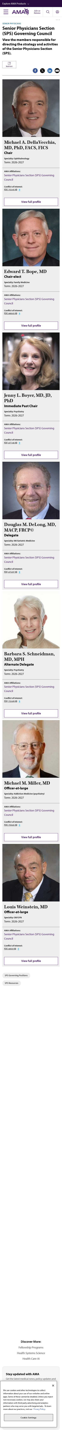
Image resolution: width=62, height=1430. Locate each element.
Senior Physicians (11, 23)
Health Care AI (31, 1358)
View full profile (31, 202)
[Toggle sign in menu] (57, 12)
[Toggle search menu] (47, 12)
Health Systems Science (31, 1353)
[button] (32, 3)
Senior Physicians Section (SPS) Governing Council (29, 177)
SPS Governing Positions (16, 975)
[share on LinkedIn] (49, 70)
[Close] (53, 1385)
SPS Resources (11, 983)
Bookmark (9, 66)
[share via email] (57, 70)
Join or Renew (37, 11)
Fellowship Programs (31, 1347)
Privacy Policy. (39, 1409)
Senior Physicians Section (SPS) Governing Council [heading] (28, 30)
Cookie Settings (28, 1417)
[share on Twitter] (42, 70)
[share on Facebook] (35, 70)
